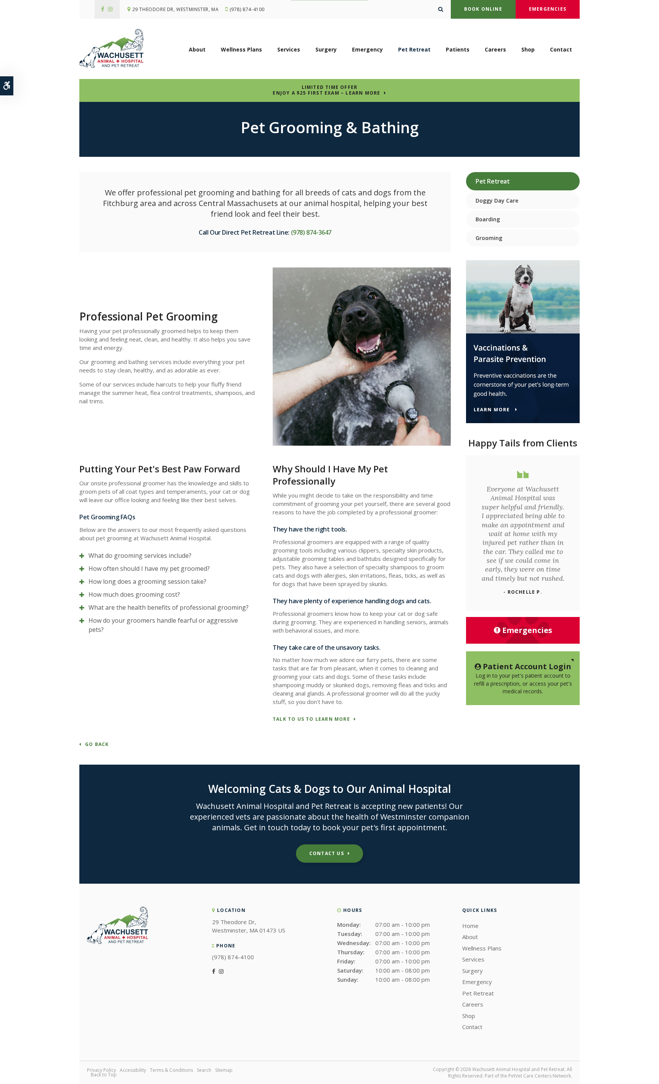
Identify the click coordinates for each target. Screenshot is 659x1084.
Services (288, 49)
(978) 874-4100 (247, 9)
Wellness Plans (241, 49)
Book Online (483, 9)
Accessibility (133, 1070)
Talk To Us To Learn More (311, 719)
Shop (528, 49)
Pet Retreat (414, 49)
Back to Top (104, 1074)
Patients (457, 49)
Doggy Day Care (497, 200)
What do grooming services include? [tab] (139, 555)
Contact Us (326, 853)
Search (204, 1070)
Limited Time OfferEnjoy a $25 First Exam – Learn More (326, 90)
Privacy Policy (101, 1070)
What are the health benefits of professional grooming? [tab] (168, 607)
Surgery (326, 49)
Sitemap (224, 1070)
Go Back (97, 744)
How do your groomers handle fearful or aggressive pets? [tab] (163, 625)
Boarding (488, 219)
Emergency (367, 49)
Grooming (489, 238)
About (197, 49)
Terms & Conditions (171, 1070)
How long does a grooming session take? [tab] (147, 581)
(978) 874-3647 (311, 232)
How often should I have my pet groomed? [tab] (149, 568)
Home (470, 925)
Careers (495, 49)
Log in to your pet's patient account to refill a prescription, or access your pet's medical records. (523, 678)
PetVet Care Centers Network (539, 1076)
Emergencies (547, 9)
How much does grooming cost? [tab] (134, 594)
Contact (561, 49)
